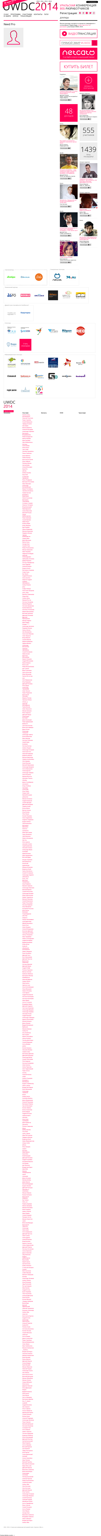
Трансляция (25, 16)
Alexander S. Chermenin (25, 1190)
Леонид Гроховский (27, 1476)
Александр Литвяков (28, 1278)
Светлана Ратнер (27, 725)
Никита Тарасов (26, 1431)
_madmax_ (25, 1349)
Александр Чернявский (25, 688)
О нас (6, 14)
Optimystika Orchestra (28, 559)
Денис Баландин (27, 720)
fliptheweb (25, 1027)
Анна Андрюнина (27, 818)
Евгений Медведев (27, 1184)
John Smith (25, 449)
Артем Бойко (26, 465)
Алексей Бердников (27, 929)
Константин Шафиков (25, 1197)
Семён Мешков (26, 1272)
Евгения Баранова (27, 531)
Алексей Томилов (27, 1323)
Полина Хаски (26, 1327)
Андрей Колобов (27, 1405)
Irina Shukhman (26, 1032)
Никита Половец (27, 991)
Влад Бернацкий (27, 507)
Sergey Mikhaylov (27, 1382)
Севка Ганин (25, 572)
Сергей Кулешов (27, 1497)
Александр (25, 1228)
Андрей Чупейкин (27, 1159)
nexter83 (24, 1403)
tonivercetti (25, 863)
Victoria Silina (26, 598)
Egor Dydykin (26, 527)
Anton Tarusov (26, 691)
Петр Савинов (26, 1408)
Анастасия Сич (26, 751)
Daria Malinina (26, 455)
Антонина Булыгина (28, 1329)
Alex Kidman (25, 1372)
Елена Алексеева (27, 1109)
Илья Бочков (25, 812)
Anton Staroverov (27, 709)
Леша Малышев (26, 989)
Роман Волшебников (28, 666)
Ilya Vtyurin (25, 574)
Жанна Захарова (27, 1205)
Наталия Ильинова (27, 1426)
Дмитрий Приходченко (26, 618)
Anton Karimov (26, 1065)
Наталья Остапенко (28, 1249)
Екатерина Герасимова (25, 500)
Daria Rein (25, 1154)
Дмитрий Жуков (26, 714)
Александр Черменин (25, 1092)
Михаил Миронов (27, 1367)
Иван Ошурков (26, 551)
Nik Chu (24, 840)
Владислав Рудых (27, 1167)
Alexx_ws (25, 1202)
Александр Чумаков (27, 772)
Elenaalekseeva (26, 861)
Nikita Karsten (26, 654)
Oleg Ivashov (25, 983)
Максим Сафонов (27, 886)
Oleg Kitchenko (26, 1254)
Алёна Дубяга (26, 1237)
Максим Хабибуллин (28, 1348)
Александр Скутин (27, 1370)
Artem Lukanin (26, 1085)
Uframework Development (26, 948)
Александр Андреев (28, 875)
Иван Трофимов (26, 936)
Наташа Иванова (27, 964)
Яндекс (24, 1389)
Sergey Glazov (26, 981)
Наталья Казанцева (28, 996)
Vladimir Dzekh (26, 806)
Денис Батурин (26, 1178)
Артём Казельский (27, 1441)
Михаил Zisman (26, 1380)
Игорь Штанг (25, 944)
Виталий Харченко (27, 613)
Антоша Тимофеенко (28, 562)
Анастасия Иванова (28, 634)
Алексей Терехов (27, 1478)
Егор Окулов (25, 1452)
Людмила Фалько (27, 533)
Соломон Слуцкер (27, 503)
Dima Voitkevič (26, 461)
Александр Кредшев (28, 767)
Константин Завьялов (25, 1225)
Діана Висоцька (26, 540)
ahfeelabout (25, 876)
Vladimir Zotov (26, 1052)
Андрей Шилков (26, 1015)
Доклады (64, 17)
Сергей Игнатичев (27, 891)
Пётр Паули (25, 814)
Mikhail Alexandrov (27, 923)
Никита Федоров (27, 951)
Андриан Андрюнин (27, 819)
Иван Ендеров (26, 1443)
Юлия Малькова (26, 674)
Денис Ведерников (27, 1100)
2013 (50, 1)
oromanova (25, 830)
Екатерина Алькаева (28, 570)
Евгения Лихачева (27, 899)
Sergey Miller (25, 538)
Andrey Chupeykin (27, 1078)
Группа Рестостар (27, 676)
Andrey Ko (25, 1031)
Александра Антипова (25, 1474)
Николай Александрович (26, 556)
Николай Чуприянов (28, 1308)
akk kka (24, 471)
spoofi (24, 1174)
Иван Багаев (25, 1288)
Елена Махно (26, 808)
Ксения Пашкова (27, 816)
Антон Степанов (27, 1002)
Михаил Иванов (26, 1193)
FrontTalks (25, 851)
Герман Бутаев (26, 492)
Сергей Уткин (26, 546)
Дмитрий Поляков (27, 684)
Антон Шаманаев (27, 1232)
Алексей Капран (26, 566)
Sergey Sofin (25, 793)
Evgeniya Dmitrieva (27, 1435)
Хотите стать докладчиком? (26, 415)
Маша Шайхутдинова (26, 1129)
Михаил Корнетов (27, 1219)
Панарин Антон (26, 1217)
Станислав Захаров (27, 1267)
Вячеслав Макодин (27, 1223)
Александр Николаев (28, 887)
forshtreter (25, 744)
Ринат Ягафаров (27, 480)
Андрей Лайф (26, 968)
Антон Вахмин (26, 1044)
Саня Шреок (25, 992)
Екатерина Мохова (27, 975)
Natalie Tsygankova (27, 897)
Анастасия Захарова (28, 590)
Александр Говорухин (25, 732)
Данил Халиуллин (27, 1338)
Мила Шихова (26, 738)
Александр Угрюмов (27, 1011)
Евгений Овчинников (28, 765)
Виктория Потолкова (28, 482)
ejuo (23, 678)
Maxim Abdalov (26, 663)
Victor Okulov (25, 1344)
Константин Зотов (27, 1374)
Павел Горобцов (27, 1340)
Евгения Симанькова (28, 594)
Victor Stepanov (26, 636)
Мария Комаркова (27, 641)
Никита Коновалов (27, 838)
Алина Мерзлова (27, 511)
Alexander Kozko (27, 1013)
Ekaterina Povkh (26, 869)
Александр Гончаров (28, 750)
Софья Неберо (26, 588)
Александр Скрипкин (28, 431)
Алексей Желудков (27, 429)
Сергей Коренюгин (27, 901)
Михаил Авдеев (26, 620)
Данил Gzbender (27, 1253)
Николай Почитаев (27, 418)
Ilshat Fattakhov (26, 884)
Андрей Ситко (26, 1290)
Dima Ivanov (25, 447)
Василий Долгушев (27, 1376)
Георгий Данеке (26, 914)
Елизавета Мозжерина (25, 1081)
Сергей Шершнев (27, 422)
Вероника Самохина (28, 1469)
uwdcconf (25, 1334)
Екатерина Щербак (27, 1399)
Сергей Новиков (26, 1215)
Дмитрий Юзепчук (27, 1439)
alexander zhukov (27, 844)
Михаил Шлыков (26, 711)
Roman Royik (26, 1416)
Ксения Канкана (26, 1048)
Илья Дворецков (26, 1388)
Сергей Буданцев (27, 1042)
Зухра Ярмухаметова (28, 1141)
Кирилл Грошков (27, 659)
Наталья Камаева (27, 905)
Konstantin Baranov (27, 1161)
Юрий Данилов (26, 509)
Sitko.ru (41, 1527)
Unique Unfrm (26, 1143)
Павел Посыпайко (27, 903)
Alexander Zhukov (27, 847)
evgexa (24, 1148)
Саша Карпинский (27, 1454)
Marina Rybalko (26, 438)
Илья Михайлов (26, 906)
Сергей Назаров (27, 1507)
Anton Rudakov (26, 927)
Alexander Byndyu (27, 1050)
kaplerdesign (25, 865)
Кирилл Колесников (27, 1019)
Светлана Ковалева (28, 1008)
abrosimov (25, 1124)
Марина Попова (26, 698)
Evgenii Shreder (26, 1186)
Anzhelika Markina (27, 1098)
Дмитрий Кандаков (27, 804)
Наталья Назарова (27, 602)
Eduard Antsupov (27, 1021)
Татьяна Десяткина (27, 1040)
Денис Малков (26, 1023)
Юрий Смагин (26, 1262)
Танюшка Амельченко (25, 649)
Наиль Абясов (26, 630)
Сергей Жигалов (27, 1332)
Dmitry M (24, 946)
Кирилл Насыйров (27, 1036)
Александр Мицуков (27, 1010)
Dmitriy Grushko (26, 472)
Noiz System (25, 1034)
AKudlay (24, 780)
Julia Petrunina (26, 836)
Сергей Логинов (26, 1414)
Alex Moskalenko (27, 632)
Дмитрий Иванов (27, 1361)
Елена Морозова (27, 736)
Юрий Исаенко (26, 853)
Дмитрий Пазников (27, 615)
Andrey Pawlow (26, 585)
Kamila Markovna (27, 607)
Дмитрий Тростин (27, 959)
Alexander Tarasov (27, 778)
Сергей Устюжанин (27, 873)
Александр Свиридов (28, 1017)
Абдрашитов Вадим (27, 553)
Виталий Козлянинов (28, 1464)
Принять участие (9, 411)
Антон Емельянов (27, 769)
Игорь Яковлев (26, 525)
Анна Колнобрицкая (28, 987)
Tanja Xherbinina (27, 834)
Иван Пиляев (26, 1460)
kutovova (24, 828)
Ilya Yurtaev (25, 1200)
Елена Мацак (26, 1111)
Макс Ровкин (25, 622)
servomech (25, 784)
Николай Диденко (27, 979)
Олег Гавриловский (27, 1069)
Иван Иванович (26, 483)
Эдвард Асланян (27, 424)
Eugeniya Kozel (26, 1139)
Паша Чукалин (26, 1422)
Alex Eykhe (25, 425)
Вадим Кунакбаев (27, 942)
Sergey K (24, 917)
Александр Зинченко (28, 626)
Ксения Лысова (26, 1330)
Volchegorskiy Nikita (27, 933)
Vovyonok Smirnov (27, 1353)
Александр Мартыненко (25, 1320)
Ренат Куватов (26, 712)
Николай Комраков (27, 753)
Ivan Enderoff (25, 1448)
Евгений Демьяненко (28, 1342)
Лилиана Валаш (26, 463)
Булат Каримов (26, 1291)
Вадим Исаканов (27, 1391)
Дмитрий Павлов (27, 1247)
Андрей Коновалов (27, 994)
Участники (27, 14)
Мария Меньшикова (28, 611)
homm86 (24, 1456)
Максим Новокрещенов (26, 1171)
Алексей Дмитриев (27, 1295)
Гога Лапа (25, 1131)
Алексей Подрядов (27, 1418)
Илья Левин (25, 791)
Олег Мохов (25, 1395)
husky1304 (25, 1325)
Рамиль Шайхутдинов (26, 1257)
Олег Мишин (25, 1511)
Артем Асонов (26, 1263)
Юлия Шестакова (27, 832)
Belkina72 (25, 723)
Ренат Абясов (26, 1505)
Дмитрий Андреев (27, 1006)
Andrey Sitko (25, 1312)
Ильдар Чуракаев (27, 859)
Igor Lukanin (25, 668)
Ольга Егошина (26, 774)
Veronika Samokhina (28, 451)
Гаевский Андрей (27, 1499)
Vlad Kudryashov (27, 823)
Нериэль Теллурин (27, 505)
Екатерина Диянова (28, 1053)
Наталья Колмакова (28, 1063)
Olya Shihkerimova (27, 442)
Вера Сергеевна (27, 670)
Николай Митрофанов (26, 704)
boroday (24, 1276)
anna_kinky (25, 592)
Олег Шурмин (26, 761)
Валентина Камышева (25, 961)
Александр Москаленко (25, 646)
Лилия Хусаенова (27, 498)
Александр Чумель (27, 734)
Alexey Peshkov (26, 1038)
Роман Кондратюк (27, 436)
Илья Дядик (25, 685)
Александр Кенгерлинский (26, 486)
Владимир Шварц (27, 1004)
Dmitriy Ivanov (26, 1096)
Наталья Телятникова (25, 445)
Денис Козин (25, 729)
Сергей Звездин (26, 802)
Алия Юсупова (26, 763)
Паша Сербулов (26, 453)
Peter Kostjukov (26, 1209)
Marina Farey (25, 542)
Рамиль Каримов (27, 1204)
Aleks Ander (25, 1230)
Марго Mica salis (26, 1466)
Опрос (16, 16)
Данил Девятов (26, 1122)
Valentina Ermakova (27, 491)
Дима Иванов (26, 1182)
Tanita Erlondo (26, 707)
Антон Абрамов (26, 1445)
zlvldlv (24, 1076)
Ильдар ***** (25, 624)
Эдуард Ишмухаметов (26, 535)
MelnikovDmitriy (26, 1180)
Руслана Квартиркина (26, 1151)
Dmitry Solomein (26, 1265)
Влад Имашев (26, 637)
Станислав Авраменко (25, 477)
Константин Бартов (27, 1316)
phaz (23, 587)
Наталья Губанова (27, 740)
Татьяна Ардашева (27, 1433)
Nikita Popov (25, 521)
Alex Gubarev (26, 1407)
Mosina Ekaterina (27, 427)
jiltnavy (24, 1145)
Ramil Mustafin (26, 1357)
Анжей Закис (25, 742)
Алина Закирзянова (27, 1245)
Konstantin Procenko (28, 908)
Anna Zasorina (26, 578)
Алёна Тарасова (26, 1067)
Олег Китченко (26, 1486)
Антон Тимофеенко (27, 1503)
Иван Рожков (25, 1213)
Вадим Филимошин (27, 1025)
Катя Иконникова (27, 957)
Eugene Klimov (26, 821)
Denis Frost (25, 925)
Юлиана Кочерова (27, 867)
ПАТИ (46, 14)
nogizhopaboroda (27, 846)
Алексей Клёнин (26, 1074)
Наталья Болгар (26, 746)
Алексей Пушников (27, 1102)
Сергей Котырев (27, 1482)
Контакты (38, 14)
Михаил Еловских (27, 798)
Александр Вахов (27, 1057)
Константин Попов (27, 459)
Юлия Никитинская (27, 895)
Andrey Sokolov (26, 1280)
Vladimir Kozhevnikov (28, 759)
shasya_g (25, 702)
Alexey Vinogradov (27, 934)
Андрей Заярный (27, 800)
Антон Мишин (26, 1429)
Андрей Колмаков (27, 940)
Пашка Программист (28, 919)
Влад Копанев (26, 1241)
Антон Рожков (26, 1336)
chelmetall (25, 1176)
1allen (24, 1221)
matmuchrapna (26, 1115)
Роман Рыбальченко (28, 548)
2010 (38, 1)
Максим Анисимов (27, 1207)
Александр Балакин (27, 893)
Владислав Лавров (27, 1087)
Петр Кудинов (26, 1061)
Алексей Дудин (26, 1363)
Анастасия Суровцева (25, 1120)
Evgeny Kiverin (26, 568)
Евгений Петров (26, 512)
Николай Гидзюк (26, 1369)
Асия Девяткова (26, 921)
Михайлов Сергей (27, 1501)
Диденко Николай (27, 1386)
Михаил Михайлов (27, 1378)
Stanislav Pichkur (27, 700)
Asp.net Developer (27, 1106)
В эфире (7, 16)
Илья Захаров (26, 1146)
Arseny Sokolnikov (27, 1458)
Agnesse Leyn (26, 985)
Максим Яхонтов (27, 776)
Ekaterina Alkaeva (27, 755)
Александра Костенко (25, 717)
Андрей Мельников (27, 661)
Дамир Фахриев (26, 560)
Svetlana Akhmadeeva (25, 582)
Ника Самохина (26, 1518)
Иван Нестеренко (27, 1135)
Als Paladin (25, 1163)
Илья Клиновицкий (27, 1437)
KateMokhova (26, 977)
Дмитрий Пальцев (27, 1187)
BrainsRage (25, 1303)
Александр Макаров (28, 1495)
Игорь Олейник (26, 786)
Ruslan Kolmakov (27, 1195)
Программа (16, 14)
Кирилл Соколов (27, 1243)
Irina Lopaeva (26, 842)
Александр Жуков (27, 849)
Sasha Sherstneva (27, 871)
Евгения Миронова (27, 757)
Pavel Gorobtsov (26, 953)
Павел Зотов (25, 1070)
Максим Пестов (26, 600)
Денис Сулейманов (27, 782)
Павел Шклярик (26, 518)
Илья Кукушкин (26, 682)
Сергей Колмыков (27, 652)
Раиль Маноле (26, 1359)
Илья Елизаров (26, 1282)
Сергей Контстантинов (26, 1270)
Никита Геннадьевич (28, 938)
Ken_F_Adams (26, 1401)
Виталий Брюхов (27, 1447)
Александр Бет (26, 770)
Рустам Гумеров (26, 1286)
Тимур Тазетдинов (27, 1450)
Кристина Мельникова (25, 656)
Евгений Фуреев (26, 889)
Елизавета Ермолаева (25, 495)
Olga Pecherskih (26, 1284)
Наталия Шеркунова (28, 606)
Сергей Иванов (26, 639)
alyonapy (24, 1117)
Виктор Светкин (26, 972)
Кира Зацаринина (27, 855)
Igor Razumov (26, 1165)
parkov (24, 1046)
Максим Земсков (26, 1029)
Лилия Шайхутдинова (26, 515)
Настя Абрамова (27, 1397)
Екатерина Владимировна (26, 434)
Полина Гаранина (27, 970)
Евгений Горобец (27, 1462)
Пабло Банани (26, 457)
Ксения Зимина (26, 1108)
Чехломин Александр (25, 788)
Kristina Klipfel (26, 523)
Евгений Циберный (27, 1424)
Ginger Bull (25, 596)
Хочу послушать (65, 100)
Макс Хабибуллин (27, 1346)
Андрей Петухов (27, 1113)
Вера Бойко (25, 1260)
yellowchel (25, 797)
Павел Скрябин (26, 420)
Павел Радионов (27, 693)
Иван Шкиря (25, 1000)
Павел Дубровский (27, 721)
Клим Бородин (26, 1156)
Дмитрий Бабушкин (27, 1055)
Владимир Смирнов (27, 1516)
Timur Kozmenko (26, 1293)
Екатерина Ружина (27, 1104)
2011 (42, 1)
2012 (46, 1)
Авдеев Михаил (26, 643)
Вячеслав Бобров (27, 1471)
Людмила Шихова (27, 1137)
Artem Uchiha (26, 1235)
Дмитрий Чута (26, 955)
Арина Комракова (27, 529)
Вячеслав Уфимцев (27, 727)
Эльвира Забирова (27, 1301)
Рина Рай (25, 474)
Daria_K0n (25, 878)
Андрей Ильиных (27, 576)
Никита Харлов (26, 1211)
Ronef (24, 1094)
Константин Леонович (25, 695)
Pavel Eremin (26, 1297)
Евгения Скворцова (27, 1274)
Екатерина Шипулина (25, 826)
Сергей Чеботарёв (27, 1059)
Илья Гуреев (25, 1492)
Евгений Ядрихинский (26, 1305)
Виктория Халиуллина (25, 881)
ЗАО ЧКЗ (24, 915)
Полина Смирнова (27, 1126)
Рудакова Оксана (27, 628)
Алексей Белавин (27, 467)
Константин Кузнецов (25, 911)
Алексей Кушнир (27, 1239)
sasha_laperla (26, 1133)
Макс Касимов (26, 440)
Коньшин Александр (28, 1310)
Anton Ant (25, 1314)
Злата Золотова (26, 672)
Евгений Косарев (27, 795)
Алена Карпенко (27, 1251)
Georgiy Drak (25, 544)
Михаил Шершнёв (27, 549)
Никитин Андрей (27, 579)
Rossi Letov (25, 664)
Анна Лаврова (26, 564)
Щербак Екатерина (27, 1412)
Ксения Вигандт (26, 1299)
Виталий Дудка (26, 857)
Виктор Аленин (26, 810)
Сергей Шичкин (26, 520)
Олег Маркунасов (27, 680)
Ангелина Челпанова (28, 609)
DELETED (25, 1169)
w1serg (24, 1072)
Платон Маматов (27, 1410)
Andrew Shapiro (26, 748)
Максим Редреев (27, 604)
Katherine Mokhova (27, 974)
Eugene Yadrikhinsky (28, 1083)
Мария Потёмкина (27, 489)
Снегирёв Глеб (26, 1427)
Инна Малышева (27, 1089)
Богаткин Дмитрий (27, 931)
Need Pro (25, 469)
